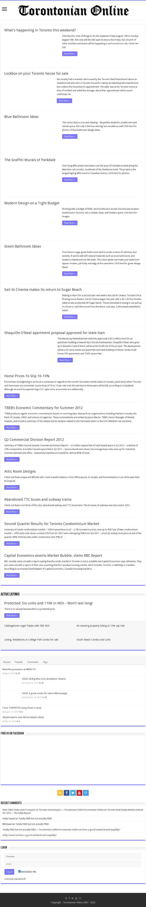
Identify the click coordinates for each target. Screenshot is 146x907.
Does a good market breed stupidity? (101, 829)
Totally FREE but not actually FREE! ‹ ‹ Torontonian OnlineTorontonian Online (40, 829)
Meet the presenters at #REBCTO (19, 669)
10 (42, 683)
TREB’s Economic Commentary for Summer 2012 (43, 408)
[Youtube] (79, 793)
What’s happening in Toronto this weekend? (40, 30)
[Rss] (60, 793)
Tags (45, 662)
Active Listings (10, 594)
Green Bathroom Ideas (22, 246)
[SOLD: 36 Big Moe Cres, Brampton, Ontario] (11, 683)
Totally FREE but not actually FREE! (35, 818)
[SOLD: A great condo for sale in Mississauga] (11, 698)
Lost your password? (15, 879)
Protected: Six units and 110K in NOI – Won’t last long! (48, 603)
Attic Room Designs (20, 471)
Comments (32, 662)
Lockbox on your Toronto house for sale (36, 73)
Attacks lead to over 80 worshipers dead (23, 717)
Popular (19, 662)
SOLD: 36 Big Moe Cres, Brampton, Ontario (44, 678)
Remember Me (28, 871)
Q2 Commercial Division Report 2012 (34, 439)
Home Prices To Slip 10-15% (26, 376)
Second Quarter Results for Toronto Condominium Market (51, 524)
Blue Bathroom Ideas (21, 116)
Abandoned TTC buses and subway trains (38, 499)
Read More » (69, 54)
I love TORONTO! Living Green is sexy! (21, 707)
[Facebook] (66, 793)
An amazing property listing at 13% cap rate (101, 625)
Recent (7, 662)
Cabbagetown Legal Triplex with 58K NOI (26, 625)
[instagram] (86, 793)
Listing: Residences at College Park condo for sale (31, 639)
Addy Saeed (8, 818)
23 (19, 673)
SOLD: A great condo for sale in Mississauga (44, 693)
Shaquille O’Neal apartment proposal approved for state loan (54, 333)
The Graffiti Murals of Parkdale (30, 160)
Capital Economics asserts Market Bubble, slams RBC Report (53, 555)
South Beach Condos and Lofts (94, 639)
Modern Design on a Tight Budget (31, 203)
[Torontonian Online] (73, 9)
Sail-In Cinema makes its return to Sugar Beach (43, 289)
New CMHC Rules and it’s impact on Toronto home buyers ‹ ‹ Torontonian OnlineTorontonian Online (53, 809)
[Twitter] (73, 793)
